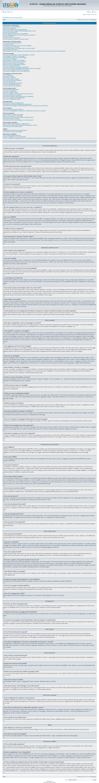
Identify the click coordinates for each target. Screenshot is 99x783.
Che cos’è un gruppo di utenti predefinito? (14, 97)
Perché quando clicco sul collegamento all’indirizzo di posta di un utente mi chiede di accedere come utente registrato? (34, 51)
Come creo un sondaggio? (10, 59)
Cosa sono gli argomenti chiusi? (11, 84)
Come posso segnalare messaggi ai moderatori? (16, 67)
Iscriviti (10, 12)
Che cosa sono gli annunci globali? (12, 80)
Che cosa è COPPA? (8, 36)
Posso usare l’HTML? (8, 76)
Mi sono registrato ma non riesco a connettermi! (15, 33)
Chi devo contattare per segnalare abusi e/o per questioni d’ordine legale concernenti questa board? (29, 138)
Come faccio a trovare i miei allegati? (12, 131)
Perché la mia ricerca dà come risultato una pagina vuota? (18, 117)
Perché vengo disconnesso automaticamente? (15, 29)
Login (5, 12)
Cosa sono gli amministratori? (11, 89)
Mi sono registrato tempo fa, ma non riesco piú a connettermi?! (19, 35)
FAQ (89, 12)
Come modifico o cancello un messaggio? (14, 56)
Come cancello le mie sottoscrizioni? (12, 126)
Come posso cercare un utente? (11, 118)
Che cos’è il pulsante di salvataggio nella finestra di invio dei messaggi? (22, 68)
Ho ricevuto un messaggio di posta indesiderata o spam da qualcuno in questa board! (25, 105)
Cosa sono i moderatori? (9, 91)
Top (4, 153)
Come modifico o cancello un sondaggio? (14, 60)
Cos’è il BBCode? (7, 75)
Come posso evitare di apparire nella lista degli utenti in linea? (19, 31)
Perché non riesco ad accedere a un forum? (14, 61)
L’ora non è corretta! (8, 44)
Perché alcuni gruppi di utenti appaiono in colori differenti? (18, 96)
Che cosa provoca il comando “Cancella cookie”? (16, 39)
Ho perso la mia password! (10, 32)
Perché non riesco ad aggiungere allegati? (14, 64)
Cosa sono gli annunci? (9, 81)
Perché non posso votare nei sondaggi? (13, 63)
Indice (4, 19)
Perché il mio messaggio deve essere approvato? (16, 70)
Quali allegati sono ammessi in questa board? (15, 130)
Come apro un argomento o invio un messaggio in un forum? (19, 55)
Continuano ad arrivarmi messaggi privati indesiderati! (17, 104)
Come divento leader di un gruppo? (12, 95)
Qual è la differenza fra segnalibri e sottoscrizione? (16, 124)
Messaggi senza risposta (8, 17)
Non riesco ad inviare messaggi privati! (13, 103)
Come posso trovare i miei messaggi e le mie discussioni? (18, 120)
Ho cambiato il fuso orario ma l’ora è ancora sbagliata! (17, 45)
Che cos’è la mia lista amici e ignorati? (13, 109)
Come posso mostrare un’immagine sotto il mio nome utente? (19, 48)
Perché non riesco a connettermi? (12, 27)
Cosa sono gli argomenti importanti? (12, 83)
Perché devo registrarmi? (9, 28)
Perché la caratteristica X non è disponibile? (14, 137)
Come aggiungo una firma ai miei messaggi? (15, 57)
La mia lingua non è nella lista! (11, 47)
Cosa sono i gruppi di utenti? (10, 92)
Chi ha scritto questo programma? (12, 135)
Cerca (94, 12)
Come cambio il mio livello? (10, 49)
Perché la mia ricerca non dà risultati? (13, 116)
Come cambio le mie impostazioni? (12, 43)
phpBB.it (54, 782)
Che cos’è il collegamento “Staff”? (12, 99)
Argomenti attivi (18, 17)
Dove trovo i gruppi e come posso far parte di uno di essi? (18, 93)
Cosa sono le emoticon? (9, 77)
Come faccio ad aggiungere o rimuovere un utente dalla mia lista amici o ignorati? (24, 111)
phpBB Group (47, 746)
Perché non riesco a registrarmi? (11, 37)
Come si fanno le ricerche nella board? (13, 114)
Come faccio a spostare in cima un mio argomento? (16, 71)
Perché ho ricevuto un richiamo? (11, 65)
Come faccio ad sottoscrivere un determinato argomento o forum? (20, 125)
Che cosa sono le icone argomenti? (12, 86)
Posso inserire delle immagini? (11, 79)
